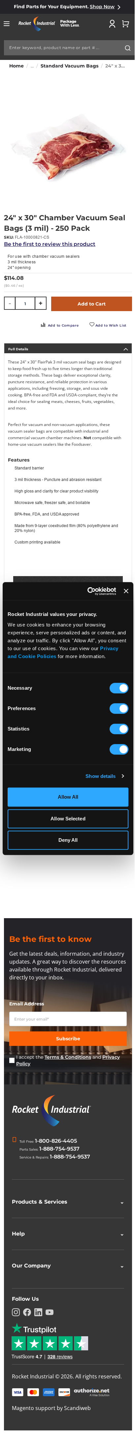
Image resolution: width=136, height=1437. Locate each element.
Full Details (18, 349)
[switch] (119, 709)
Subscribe (68, 1039)
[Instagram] (16, 1312)
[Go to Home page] (51, 23)
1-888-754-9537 (59, 1149)
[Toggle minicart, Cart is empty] (125, 23)
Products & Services (65, 1202)
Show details (100, 776)
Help (65, 1234)
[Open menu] (7, 24)
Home (16, 66)
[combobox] (69, 47)
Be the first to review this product (49, 244)
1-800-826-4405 (56, 1141)
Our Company (65, 1266)
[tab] (68, 348)
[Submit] (127, 48)
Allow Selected (68, 818)
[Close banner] (126, 591)
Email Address (26, 1004)
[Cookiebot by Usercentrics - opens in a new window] (88, 591)
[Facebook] (27, 1312)
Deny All (68, 840)
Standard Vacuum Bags (69, 66)
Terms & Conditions (68, 1057)
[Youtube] (49, 1312)
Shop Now (102, 7)
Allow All (68, 797)
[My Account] (112, 23)
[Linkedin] (38, 1312)
